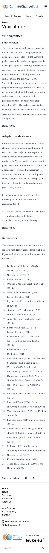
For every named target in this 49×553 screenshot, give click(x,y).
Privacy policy (9, 511)
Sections (6, 495)
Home (7, 16)
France (29, 16)
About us (6, 501)
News (5, 491)
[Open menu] (46, 6)
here (43, 249)
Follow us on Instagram (17, 521)
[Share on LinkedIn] (33, 478)
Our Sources (8, 508)
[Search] (43, 548)
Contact (6, 514)
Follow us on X (12, 525)
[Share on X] (26, 478)
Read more (8, 125)
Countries (18, 16)
